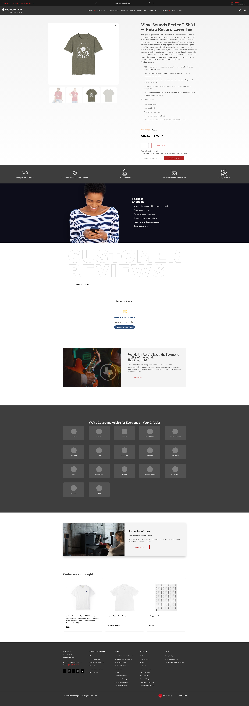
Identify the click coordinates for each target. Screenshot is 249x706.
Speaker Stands (114, 10)
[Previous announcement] (96, 3)
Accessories (124, 10)
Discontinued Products (96, 669)
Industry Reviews (145, 672)
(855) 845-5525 (73, 665)
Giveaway (92, 665)
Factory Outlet (141, 10)
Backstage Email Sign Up (147, 685)
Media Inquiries (144, 675)
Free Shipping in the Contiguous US (18, 3)
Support (179, 10)
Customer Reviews (145, 669)
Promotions (164, 10)
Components (101, 10)
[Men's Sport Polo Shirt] (125, 597)
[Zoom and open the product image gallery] (115, 26)
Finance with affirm (120, 665)
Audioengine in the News (147, 682)
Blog (173, 10)
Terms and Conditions (171, 659)
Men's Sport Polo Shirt (117, 616)
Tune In (142, 662)
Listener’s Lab (152, 10)
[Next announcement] (150, 3)
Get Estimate (174, 158)
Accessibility (181, 696)
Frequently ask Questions (96, 662)
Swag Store (143, 665)
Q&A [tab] (87, 284)
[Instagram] (69, 671)
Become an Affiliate (120, 662)
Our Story (142, 656)
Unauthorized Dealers (121, 685)
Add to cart (161, 145)
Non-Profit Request (145, 679)
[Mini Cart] (245, 10)
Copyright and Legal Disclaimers (174, 662)
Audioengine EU (94, 672)
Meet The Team (144, 659)
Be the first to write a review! (124, 327)
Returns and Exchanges (121, 679)
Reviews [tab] (78, 284)
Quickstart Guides (94, 659)
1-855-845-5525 (237, 2)
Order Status (118, 669)
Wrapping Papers (156, 616)
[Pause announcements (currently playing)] (154, 3)
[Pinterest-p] (73, 671)
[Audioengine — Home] (12, 10)
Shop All (132, 10)
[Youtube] (77, 671)
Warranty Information (121, 675)
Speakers (90, 10)
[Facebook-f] (64, 671)
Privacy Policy (169, 656)
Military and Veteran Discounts (123, 659)
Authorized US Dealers (121, 682)
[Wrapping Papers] (166, 597)
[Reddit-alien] (82, 671)
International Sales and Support (124, 656)
